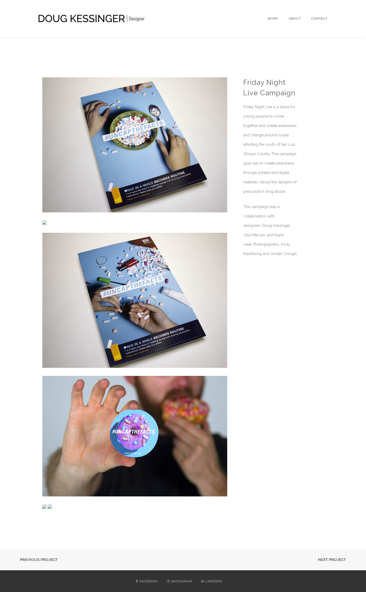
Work (272, 18)
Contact (319, 18)
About (295, 18)
